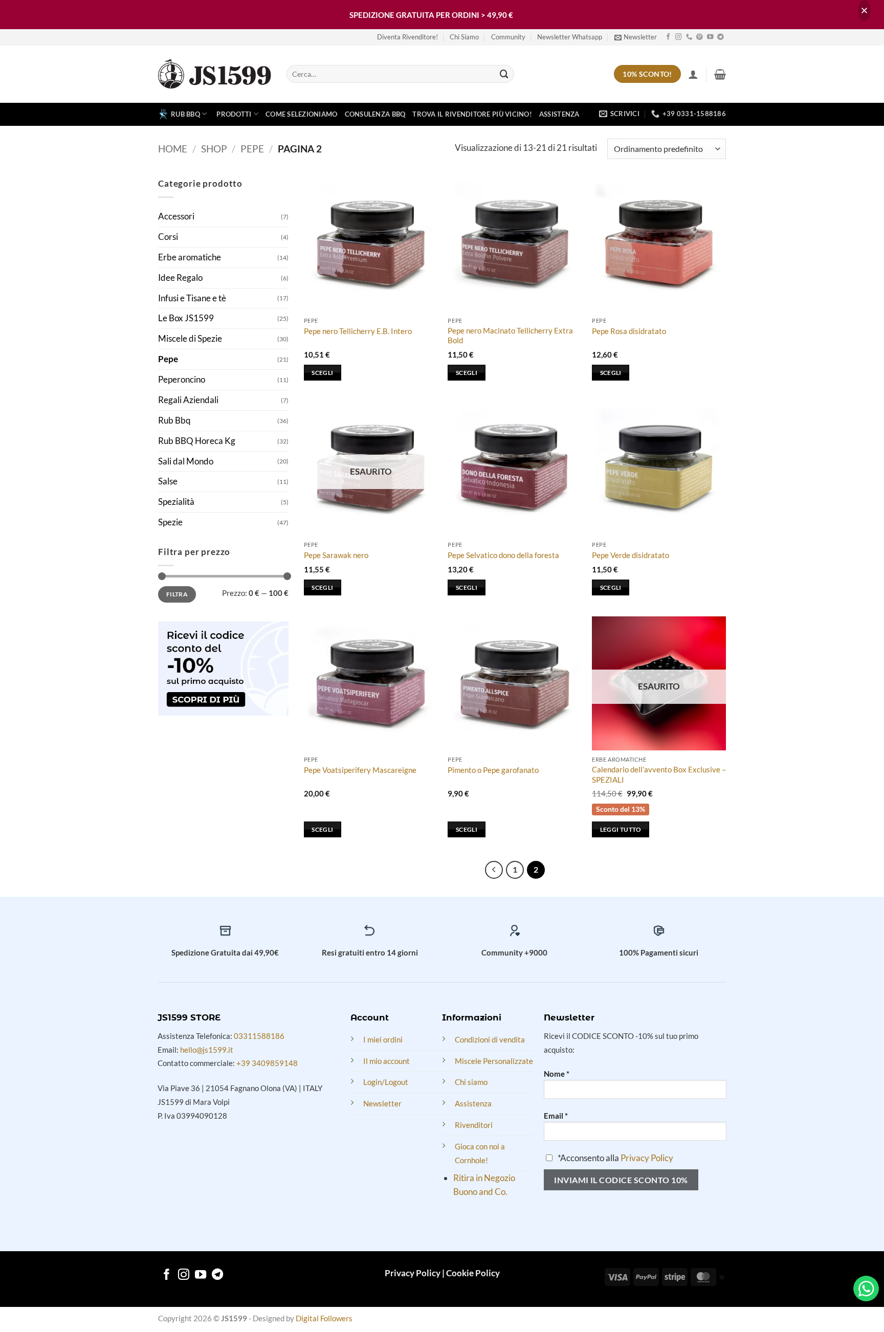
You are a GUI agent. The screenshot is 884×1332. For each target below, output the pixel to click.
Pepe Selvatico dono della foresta (503, 555)
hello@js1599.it (206, 1049)
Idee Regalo (180, 277)
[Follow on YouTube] (710, 37)
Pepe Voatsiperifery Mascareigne (360, 769)
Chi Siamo (464, 37)
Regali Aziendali (188, 399)
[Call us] (689, 37)
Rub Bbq (174, 420)
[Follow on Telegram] (720, 37)
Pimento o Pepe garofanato (493, 769)
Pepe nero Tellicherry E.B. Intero (358, 331)
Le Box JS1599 (186, 318)
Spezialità (176, 501)
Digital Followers (324, 1318)
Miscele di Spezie (190, 338)
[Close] (864, 10)
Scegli (322, 372)
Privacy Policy (647, 1157)
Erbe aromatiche (189, 257)
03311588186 (259, 1035)
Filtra (177, 594)
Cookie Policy (473, 1273)
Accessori (176, 216)
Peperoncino (181, 379)
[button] (635, 37)
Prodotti (233, 114)
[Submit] (504, 74)
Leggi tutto (621, 829)
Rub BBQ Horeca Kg (196, 440)
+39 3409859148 (267, 1063)
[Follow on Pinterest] (699, 37)
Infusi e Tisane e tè (192, 298)
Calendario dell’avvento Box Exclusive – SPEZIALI (659, 774)
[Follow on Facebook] (668, 37)
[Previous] (494, 870)
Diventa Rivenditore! (407, 37)
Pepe (252, 148)
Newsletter (382, 1103)
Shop (214, 148)
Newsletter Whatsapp (569, 37)
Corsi (168, 236)
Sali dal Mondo (185, 461)
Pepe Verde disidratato (630, 555)
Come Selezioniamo (302, 114)
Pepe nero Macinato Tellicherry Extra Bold (510, 335)
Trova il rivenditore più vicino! (472, 114)
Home (172, 148)
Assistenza (559, 114)
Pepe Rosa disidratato (629, 331)
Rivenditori (474, 1124)
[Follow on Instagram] (678, 37)
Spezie (170, 522)
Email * (556, 1115)
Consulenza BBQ (375, 114)
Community (508, 37)
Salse (168, 481)
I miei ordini (383, 1039)
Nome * (556, 1073)
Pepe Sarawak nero (336, 555)
